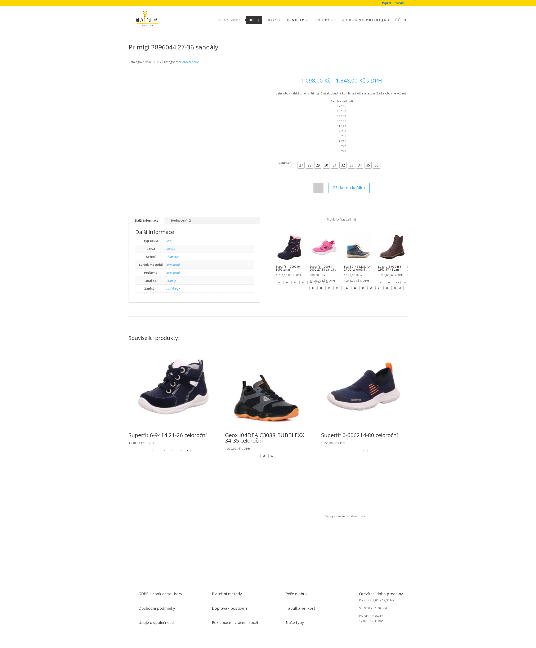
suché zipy (173, 288)
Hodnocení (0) (181, 220)
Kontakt (325, 20)
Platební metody (223, 584)
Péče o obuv (294, 584)
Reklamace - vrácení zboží (229, 609)
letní (169, 240)
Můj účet (386, 3)
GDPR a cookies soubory (155, 584)
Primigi (171, 280)
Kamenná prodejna (366, 20)
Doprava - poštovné (225, 596)
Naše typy (292, 609)
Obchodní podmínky (151, 596)
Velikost (284, 150)
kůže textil (173, 264)
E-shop (296, 20)
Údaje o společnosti (151, 609)
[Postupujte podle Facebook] (338, 523)
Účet (401, 20)
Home (274, 20)
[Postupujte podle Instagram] (348, 523)
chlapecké (172, 256)
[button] (300, 152)
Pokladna (399, 3)
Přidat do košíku (349, 174)
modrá (170, 248)
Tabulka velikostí (297, 596)
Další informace (146, 220)
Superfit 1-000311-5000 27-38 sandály (362, 271)
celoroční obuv (294, 43)
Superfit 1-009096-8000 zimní (311, 271)
